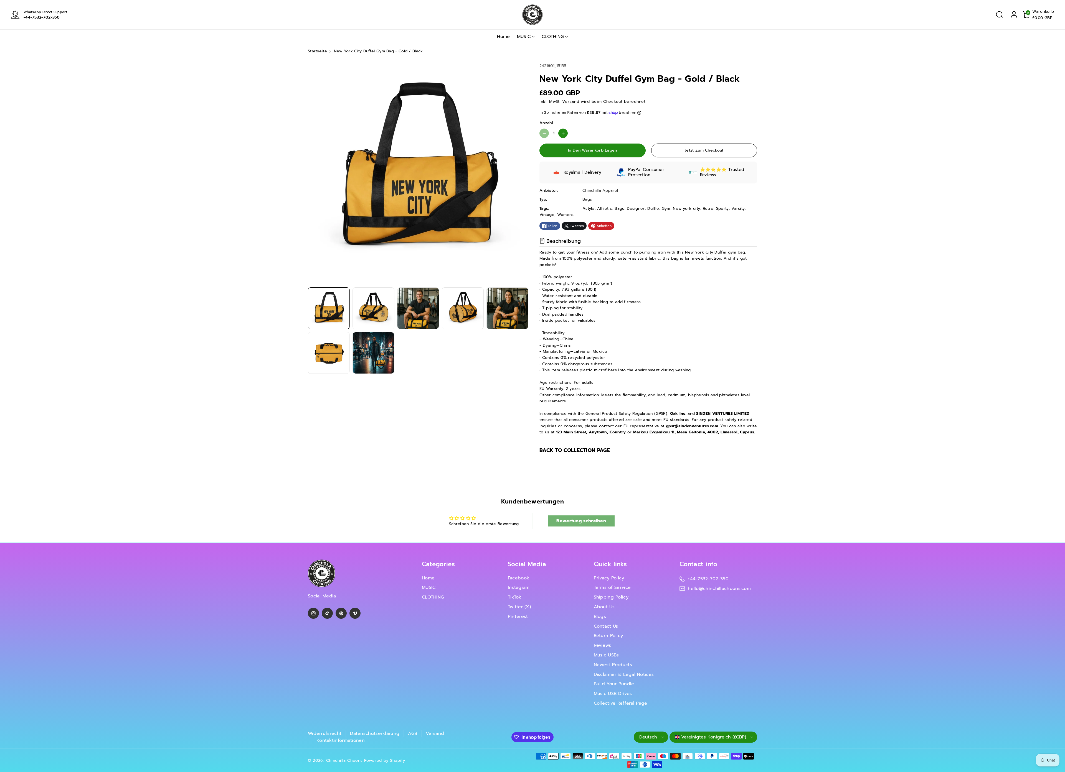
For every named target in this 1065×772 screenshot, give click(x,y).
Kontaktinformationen (340, 740)
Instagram (519, 587)
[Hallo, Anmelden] (1014, 15)
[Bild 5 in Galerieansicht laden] (507, 308)
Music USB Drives (613, 693)
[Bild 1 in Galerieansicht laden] (329, 308)
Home (428, 578)
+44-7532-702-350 (42, 17)
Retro (708, 208)
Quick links (610, 564)
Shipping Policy (611, 597)
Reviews (602, 645)
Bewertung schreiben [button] (581, 521)
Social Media (527, 564)
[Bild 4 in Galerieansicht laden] (463, 308)
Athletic (604, 208)
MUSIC (524, 36)
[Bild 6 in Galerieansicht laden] (329, 353)
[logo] (322, 573)
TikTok (514, 597)
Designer (636, 208)
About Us (604, 607)
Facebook (518, 578)
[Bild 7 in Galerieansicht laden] (373, 353)
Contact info (698, 564)
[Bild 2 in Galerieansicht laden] (373, 308)
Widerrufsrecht (324, 733)
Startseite (317, 51)
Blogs (600, 616)
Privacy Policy (609, 578)
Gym (666, 208)
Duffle (653, 208)
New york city (686, 208)
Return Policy (608, 635)
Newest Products (613, 664)
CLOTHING (553, 36)
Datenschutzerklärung (374, 733)
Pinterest (518, 616)
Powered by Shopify (384, 760)
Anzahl (546, 123)
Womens (565, 215)
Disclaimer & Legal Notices (624, 674)
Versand (570, 101)
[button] (999, 14)
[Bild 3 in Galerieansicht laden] (418, 308)
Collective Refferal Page (620, 703)
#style (588, 208)
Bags (619, 208)
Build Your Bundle (614, 684)
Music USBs (606, 655)
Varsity (738, 208)
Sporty (722, 208)
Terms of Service (612, 587)
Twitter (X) (519, 607)
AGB (412, 733)
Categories (438, 564)
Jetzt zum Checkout (704, 150)
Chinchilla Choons (344, 760)
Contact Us (606, 626)
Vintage (546, 215)
